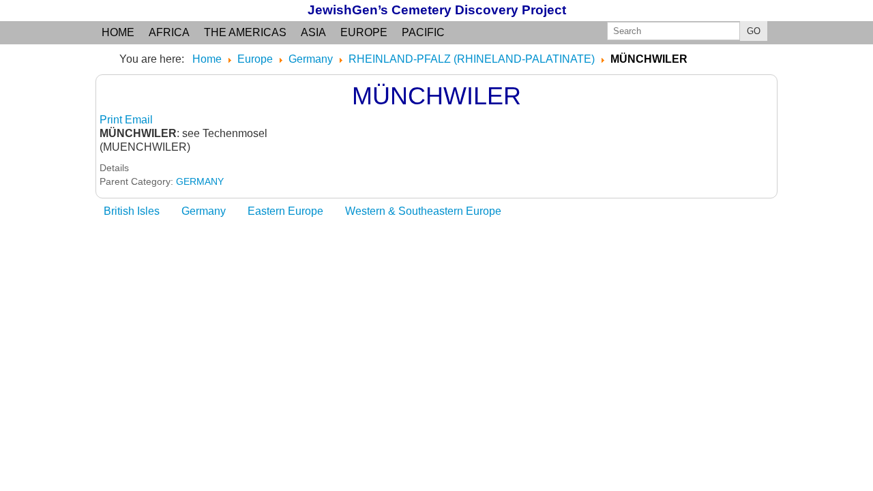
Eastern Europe (285, 211)
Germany (203, 211)
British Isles (132, 211)
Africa (169, 32)
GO (753, 31)
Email (139, 119)
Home (118, 32)
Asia (313, 32)
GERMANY (200, 181)
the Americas (245, 32)
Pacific (423, 32)
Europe (363, 32)
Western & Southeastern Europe (423, 211)
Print (112, 119)
